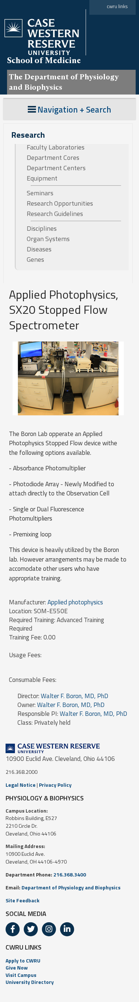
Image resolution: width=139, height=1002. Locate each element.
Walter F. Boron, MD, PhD (74, 696)
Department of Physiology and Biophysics (70, 887)
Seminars (40, 193)
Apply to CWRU (23, 960)
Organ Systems (48, 239)
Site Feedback (22, 900)
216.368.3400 (69, 874)
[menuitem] (69, 960)
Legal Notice (21, 785)
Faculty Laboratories (56, 147)
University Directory (30, 982)
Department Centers (56, 168)
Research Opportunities (60, 203)
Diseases (39, 249)
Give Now (17, 967)
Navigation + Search (74, 109)
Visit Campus (21, 975)
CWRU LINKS (24, 947)
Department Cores (53, 157)
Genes (35, 259)
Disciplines (42, 228)
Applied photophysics (75, 602)
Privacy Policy (55, 785)
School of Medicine (44, 60)
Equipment (42, 178)
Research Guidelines (55, 213)
